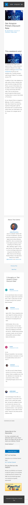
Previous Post (14, 265)
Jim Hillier (12, 307)
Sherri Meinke (13, 391)
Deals (12, 32)
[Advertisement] (14, 41)
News (15, 32)
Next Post (14, 269)
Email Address (9, 444)
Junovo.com (18, 259)
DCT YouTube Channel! (10, 462)
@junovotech (10, 259)
